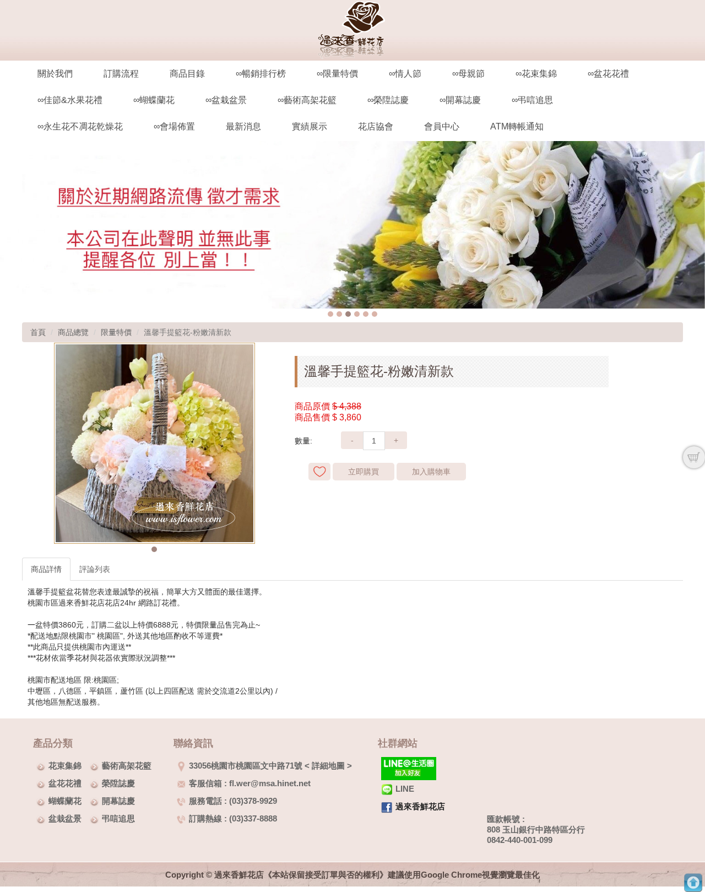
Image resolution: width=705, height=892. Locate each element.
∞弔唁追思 (532, 100)
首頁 (38, 332)
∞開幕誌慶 (460, 100)
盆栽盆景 (65, 818)
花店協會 (375, 126)
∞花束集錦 (536, 73)
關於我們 (55, 73)
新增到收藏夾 (319, 471)
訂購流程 (121, 73)
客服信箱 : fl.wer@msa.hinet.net (250, 783)
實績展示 (309, 126)
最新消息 (243, 126)
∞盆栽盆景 (226, 100)
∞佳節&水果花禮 (69, 100)
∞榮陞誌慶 (388, 100)
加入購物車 (431, 471)
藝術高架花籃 (126, 765)
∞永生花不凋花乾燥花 (80, 126)
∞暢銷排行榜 (261, 73)
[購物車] (694, 457)
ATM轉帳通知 (517, 126)
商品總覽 (73, 332)
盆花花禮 (65, 783)
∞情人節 (405, 73)
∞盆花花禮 (608, 73)
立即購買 (363, 471)
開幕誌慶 (118, 800)
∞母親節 (468, 73)
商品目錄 (187, 73)
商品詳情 (46, 569)
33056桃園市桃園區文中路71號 (245, 765)
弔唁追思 (118, 818)
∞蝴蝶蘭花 (154, 100)
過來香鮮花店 (420, 806)
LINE (404, 788)
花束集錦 (65, 765)
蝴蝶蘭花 (65, 800)
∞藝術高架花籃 (307, 100)
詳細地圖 (328, 765)
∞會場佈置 (174, 126)
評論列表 (94, 569)
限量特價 (116, 332)
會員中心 (441, 126)
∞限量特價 (337, 73)
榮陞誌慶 (118, 783)
